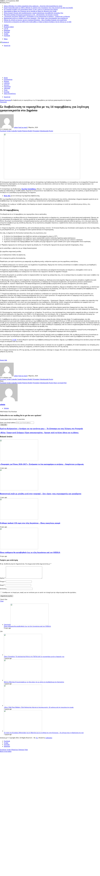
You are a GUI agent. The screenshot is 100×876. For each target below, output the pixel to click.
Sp (37, 738)
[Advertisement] (50, 61)
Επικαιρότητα (8, 79)
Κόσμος (6, 81)
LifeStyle (7, 83)
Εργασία (6, 92)
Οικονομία (7, 86)
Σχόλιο (2, 578)
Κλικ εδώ (7, 196)
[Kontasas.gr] (4, 42)
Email (2, 585)
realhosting (48, 738)
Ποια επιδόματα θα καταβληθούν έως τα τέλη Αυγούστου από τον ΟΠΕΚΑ (30, 552)
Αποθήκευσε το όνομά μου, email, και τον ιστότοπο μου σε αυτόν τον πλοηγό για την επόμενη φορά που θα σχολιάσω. (39, 592)
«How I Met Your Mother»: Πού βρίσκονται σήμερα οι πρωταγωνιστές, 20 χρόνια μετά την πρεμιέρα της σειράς (39, 707)
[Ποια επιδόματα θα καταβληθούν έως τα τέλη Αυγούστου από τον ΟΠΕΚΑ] (19, 549)
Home (6, 78)
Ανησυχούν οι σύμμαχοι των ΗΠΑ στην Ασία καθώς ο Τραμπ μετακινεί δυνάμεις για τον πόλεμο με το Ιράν (37, 22)
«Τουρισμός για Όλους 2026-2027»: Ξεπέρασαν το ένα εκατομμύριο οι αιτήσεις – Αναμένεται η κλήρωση (37, 16)
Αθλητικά (7, 88)
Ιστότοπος (3, 589)
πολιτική (6, 85)
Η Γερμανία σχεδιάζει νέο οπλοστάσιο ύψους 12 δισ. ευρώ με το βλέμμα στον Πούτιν (31, 9)
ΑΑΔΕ (14, 340)
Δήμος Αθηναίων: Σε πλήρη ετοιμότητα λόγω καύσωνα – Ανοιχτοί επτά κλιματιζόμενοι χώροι (33, 6)
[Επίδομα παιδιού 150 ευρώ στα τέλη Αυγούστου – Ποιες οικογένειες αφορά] (19, 519)
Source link (3, 360)
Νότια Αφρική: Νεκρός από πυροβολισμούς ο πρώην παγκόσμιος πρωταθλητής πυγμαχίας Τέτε (33, 13)
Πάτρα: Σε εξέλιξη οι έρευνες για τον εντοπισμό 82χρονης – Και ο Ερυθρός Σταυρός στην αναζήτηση (35, 20)
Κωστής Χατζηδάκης (29, 189)
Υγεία (5, 90)
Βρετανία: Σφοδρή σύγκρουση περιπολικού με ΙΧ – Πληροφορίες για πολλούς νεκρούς (31, 15)
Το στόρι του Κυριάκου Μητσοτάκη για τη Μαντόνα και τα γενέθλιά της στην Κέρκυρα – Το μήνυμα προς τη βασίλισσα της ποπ (44, 733)
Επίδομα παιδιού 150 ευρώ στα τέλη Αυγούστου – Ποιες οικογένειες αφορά (30, 523)
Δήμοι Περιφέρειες (10, 93)
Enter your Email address (8, 422)
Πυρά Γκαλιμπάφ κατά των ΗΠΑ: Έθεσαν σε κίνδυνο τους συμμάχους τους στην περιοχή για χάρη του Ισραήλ (38, 7)
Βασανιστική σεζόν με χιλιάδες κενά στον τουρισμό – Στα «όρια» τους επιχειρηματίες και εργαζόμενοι (36, 18)
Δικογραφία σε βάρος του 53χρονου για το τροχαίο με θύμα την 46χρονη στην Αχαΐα (30, 11)
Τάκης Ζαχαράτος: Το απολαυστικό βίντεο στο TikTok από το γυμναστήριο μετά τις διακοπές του (34, 656)
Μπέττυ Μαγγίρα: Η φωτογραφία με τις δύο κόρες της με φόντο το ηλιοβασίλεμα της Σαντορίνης (34, 682)
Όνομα (2, 581)
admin (16, 127)
